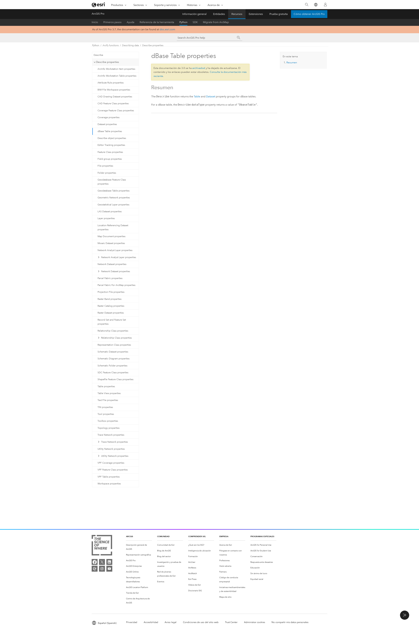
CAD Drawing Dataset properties (115, 96)
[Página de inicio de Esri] (98, 4)
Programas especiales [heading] (262, 536)
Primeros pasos (112, 22)
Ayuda (130, 22)
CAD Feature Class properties (113, 103)
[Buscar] (306, 4)
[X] (102, 562)
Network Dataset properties (112, 264)
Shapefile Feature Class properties (115, 379)
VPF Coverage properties (111, 462)
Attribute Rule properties (111, 82)
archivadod (198, 68)
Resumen (291, 62)
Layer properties (106, 218)
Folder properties (107, 173)
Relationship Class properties (113, 330)
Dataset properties (107, 124)
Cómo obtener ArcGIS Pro (309, 14)
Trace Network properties (111, 434)
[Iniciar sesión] (325, 5)
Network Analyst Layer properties (115, 250)
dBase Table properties (110, 131)
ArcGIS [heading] (129, 536)
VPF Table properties (109, 476)
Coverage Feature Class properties (116, 110)
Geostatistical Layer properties (113, 204)
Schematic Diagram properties (113, 358)
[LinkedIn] (109, 562)
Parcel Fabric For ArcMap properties (116, 285)
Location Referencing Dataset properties (113, 227)
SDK (195, 22)
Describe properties (152, 45)
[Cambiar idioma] (315, 4)
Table (197, 96)
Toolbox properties (108, 421)
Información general (194, 14)
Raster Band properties (109, 299)
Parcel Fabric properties (110, 278)
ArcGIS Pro (98, 13)
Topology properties (108, 428)
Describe (98, 55)
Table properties (106, 386)
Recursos (236, 14)
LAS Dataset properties (110, 211)
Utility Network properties (111, 449)
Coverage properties (108, 117)
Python (183, 22)
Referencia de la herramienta (157, 22)
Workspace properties (109, 483)
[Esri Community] (95, 569)
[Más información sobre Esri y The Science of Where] (102, 546)
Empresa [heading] (223, 536)
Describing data (130, 45)
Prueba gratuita (278, 14)
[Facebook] (95, 562)
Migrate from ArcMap (216, 22)
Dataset (210, 96)
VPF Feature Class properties (113, 469)
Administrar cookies (254, 622)
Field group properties (110, 159)
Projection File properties (111, 292)
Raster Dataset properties (111, 312)
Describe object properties (112, 138)
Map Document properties (111, 236)
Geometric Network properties (114, 197)
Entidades (219, 14)
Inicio (95, 22)
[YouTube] (109, 569)
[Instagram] (102, 569)
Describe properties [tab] (107, 62)
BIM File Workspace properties (114, 89)
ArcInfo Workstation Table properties (117, 75)
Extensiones (256, 14)
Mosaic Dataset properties (111, 243)
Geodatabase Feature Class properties (112, 181)
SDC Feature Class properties (113, 372)
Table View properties (109, 393)
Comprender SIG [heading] (197, 536)
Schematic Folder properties (112, 365)
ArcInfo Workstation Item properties (116, 69)
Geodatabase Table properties (113, 190)
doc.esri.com (167, 29)
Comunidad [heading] (163, 536)
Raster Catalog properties (111, 306)
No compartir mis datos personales (290, 622)
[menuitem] (139, 547)
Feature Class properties (110, 152)
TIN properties (105, 407)
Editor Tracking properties (111, 145)
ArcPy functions (111, 45)
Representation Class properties (114, 344)
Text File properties (108, 400)
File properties (105, 165)
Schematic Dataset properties (113, 351)
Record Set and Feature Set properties (112, 321)
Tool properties (106, 414)
